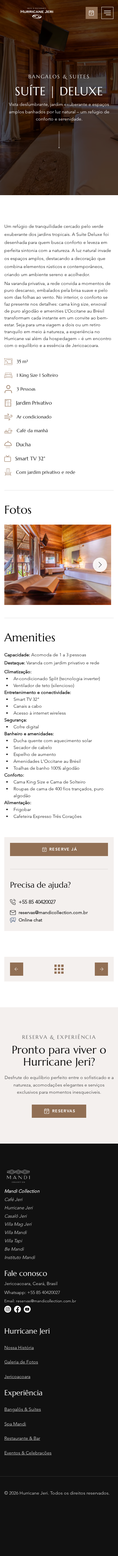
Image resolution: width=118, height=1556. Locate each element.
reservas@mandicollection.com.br (53, 912)
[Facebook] (17, 1309)
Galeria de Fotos (21, 1362)
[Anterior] (16, 969)
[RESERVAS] (92, 13)
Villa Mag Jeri (18, 1224)
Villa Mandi (15, 1232)
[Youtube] (27, 1309)
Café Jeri (13, 1199)
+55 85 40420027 (43, 1292)
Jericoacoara (17, 1376)
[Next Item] (100, 565)
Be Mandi (14, 1249)
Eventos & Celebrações (28, 1453)
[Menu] (107, 13)
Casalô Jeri (15, 1216)
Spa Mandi (15, 1424)
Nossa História (19, 1347)
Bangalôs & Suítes (22, 1409)
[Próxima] (101, 969)
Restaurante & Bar (22, 1438)
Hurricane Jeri (18, 1207)
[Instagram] (7, 1309)
